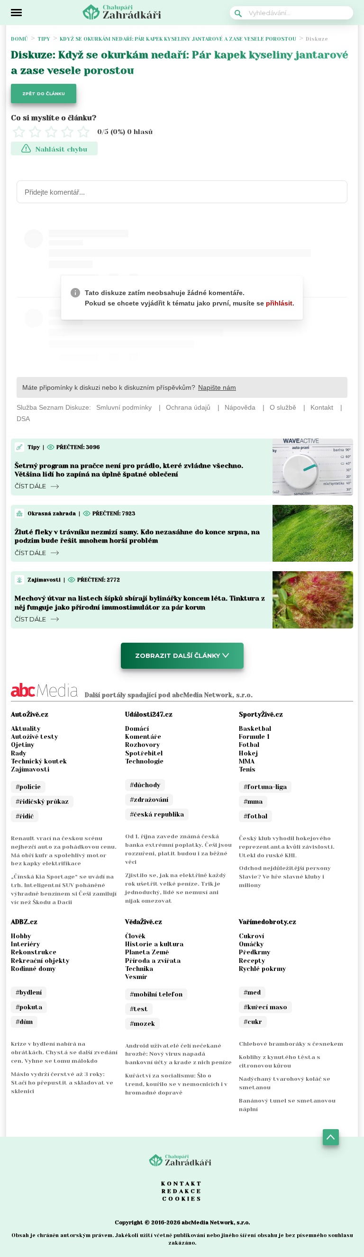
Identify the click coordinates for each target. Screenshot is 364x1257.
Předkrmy (254, 952)
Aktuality (25, 728)
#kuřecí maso (265, 1007)
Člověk (135, 936)
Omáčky (251, 944)
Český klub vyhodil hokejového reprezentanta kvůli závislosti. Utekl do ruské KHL (287, 847)
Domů (19, 39)
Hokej (248, 753)
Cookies (182, 1198)
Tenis (247, 769)
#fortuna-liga (265, 786)
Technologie (144, 761)
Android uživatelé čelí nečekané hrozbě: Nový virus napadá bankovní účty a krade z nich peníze (178, 1054)
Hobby (21, 936)
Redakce (182, 1191)
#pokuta (29, 1007)
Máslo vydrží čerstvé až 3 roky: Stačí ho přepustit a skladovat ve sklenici (62, 1083)
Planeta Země (147, 952)
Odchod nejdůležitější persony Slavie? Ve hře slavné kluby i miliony (285, 877)
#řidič (25, 816)
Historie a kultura (154, 944)
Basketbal (255, 728)
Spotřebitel (144, 753)
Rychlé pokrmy (262, 968)
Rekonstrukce (33, 952)
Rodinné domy (33, 968)
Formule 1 (254, 736)
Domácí (137, 728)
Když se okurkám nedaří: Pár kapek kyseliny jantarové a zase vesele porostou (178, 39)
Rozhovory (142, 744)
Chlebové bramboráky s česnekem (291, 1044)
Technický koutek (39, 761)
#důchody (145, 785)
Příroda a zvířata (153, 960)
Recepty (252, 960)
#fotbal (255, 816)
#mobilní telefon (156, 994)
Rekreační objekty (40, 960)
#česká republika (157, 814)
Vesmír (136, 976)
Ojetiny (22, 744)
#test (139, 1009)
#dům (24, 1021)
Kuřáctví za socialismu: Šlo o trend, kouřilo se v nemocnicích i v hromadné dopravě (176, 1084)
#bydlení (29, 992)
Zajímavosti (30, 769)
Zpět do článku (43, 93)
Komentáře (143, 736)
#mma (253, 801)
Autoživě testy (34, 736)
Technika (139, 968)
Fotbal (249, 744)
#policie (28, 786)
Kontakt (182, 1183)
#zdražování (149, 799)
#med (252, 992)
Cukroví (251, 936)
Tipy (43, 39)
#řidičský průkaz (42, 801)
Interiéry (25, 944)
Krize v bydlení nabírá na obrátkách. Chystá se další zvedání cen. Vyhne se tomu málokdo (64, 1052)
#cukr (253, 1021)
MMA (247, 761)
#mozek (142, 1023)
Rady (18, 753)
